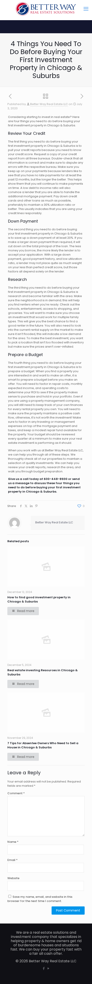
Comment (16, 793)
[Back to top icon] (83, 975)
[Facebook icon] (43, 968)
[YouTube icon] (48, 968)
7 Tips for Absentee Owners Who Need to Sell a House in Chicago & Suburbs (42, 745)
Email (12, 860)
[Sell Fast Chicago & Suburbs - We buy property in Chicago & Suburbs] (46, 9)
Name (13, 842)
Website (13, 878)
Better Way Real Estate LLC (49, 104)
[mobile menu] (86, 9)
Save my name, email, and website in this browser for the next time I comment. (39, 899)
